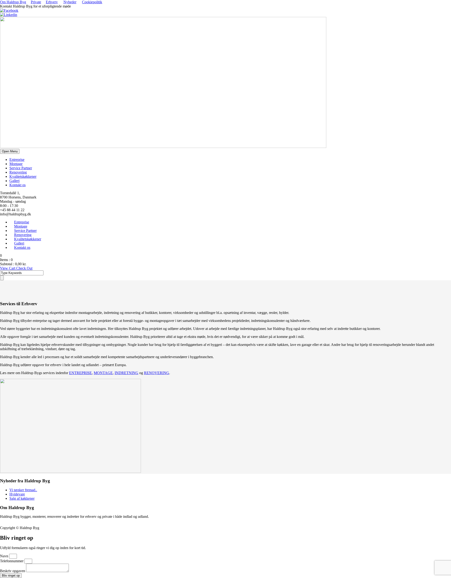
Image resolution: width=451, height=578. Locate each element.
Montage (16, 164)
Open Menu (10, 151)
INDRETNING (126, 373)
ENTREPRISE (80, 373)
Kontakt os (17, 185)
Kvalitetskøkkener (22, 176)
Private (36, 2)
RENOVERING (156, 373)
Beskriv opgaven (13, 571)
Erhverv (52, 2)
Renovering (18, 172)
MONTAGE (103, 373)
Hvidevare (17, 494)
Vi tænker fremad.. (23, 490)
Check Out (24, 268)
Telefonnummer (12, 561)
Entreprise (16, 160)
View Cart (8, 268)
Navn (4, 556)
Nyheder (69, 2)
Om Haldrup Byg (13, 2)
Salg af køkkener (22, 498)
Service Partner (20, 168)
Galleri (14, 181)
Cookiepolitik (92, 2)
